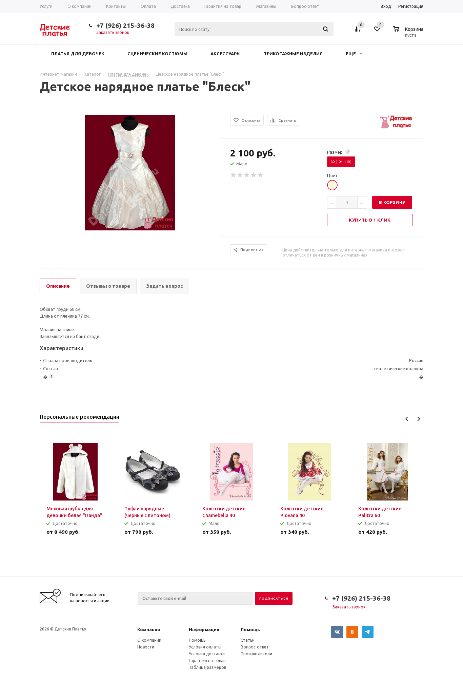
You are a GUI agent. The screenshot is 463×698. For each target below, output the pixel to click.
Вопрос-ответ (255, 647)
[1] (233, 175)
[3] (247, 175)
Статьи (248, 640)
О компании (149, 640)
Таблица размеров (207, 667)
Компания (148, 629)
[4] (253, 175)
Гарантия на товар (207, 660)
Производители (256, 654)
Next (418, 419)
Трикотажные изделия (293, 53)
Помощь (250, 629)
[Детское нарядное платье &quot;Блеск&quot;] (130, 172)
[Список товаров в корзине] (409, 34)
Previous (407, 419)
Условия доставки (207, 654)
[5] (260, 175)
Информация (204, 629)
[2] (240, 175)
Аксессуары (225, 53)
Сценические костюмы (157, 53)
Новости (145, 647)
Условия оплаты (205, 647)
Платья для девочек (77, 53)
